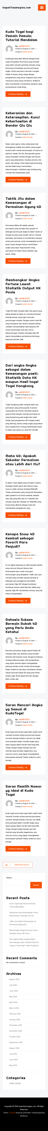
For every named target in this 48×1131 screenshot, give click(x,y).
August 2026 (14, 979)
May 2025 (13, 1065)
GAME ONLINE (27, 52)
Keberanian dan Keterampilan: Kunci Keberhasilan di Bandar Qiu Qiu (23, 119)
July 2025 (13, 1054)
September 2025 (16, 1042)
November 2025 (15, 1031)
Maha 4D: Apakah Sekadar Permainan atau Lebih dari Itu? (23, 460)
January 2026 (14, 1020)
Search (9, 878)
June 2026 (13, 991)
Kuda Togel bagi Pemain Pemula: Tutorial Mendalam (21, 35)
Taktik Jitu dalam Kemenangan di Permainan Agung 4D (23, 202)
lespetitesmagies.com (16, 7)
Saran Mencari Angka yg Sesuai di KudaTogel (24, 709)
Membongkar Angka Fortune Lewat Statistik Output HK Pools (23, 286)
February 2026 (15, 1014)
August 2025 (14, 1048)
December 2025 (15, 1025)
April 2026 (13, 1002)
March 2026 (14, 1008)
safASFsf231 (24, 46)
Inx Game (12, 1113)
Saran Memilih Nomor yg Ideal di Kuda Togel (24, 790)
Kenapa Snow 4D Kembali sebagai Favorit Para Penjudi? (20, 540)
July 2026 (13, 985)
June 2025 (13, 1060)
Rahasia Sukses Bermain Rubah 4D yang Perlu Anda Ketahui (21, 625)
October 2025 (14, 1037)
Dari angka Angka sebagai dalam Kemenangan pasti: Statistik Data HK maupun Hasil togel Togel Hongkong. (22, 375)
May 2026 (13, 997)
